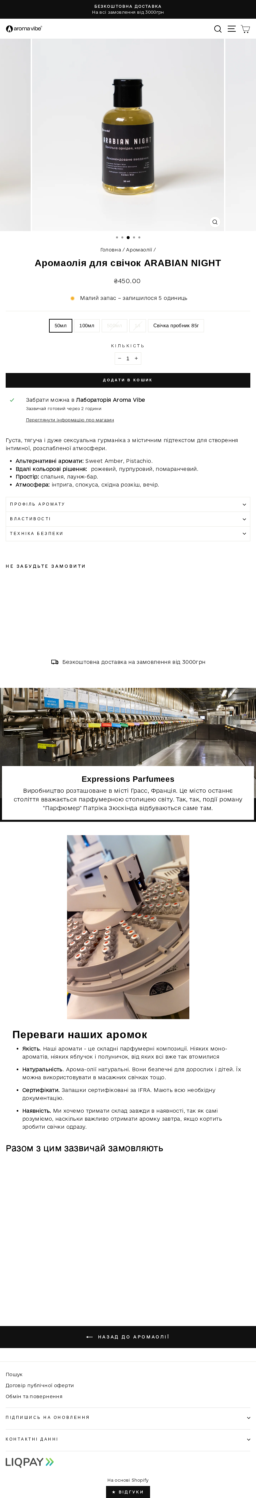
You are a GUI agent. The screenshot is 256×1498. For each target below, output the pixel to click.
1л (138, 325)
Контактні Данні (32, 1439)
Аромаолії (139, 249)
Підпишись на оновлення (48, 1417)
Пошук (14, 1374)
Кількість (128, 345)
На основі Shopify (127, 1480)
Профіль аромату (38, 504)
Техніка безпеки (37, 533)
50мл (61, 325)
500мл (114, 325)
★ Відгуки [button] (128, 1492)
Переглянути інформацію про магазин (70, 419)
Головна (110, 249)
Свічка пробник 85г (176, 325)
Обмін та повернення (34, 1396)
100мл (86, 325)
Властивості (30, 519)
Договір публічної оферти (40, 1385)
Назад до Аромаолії (132, 1336)
